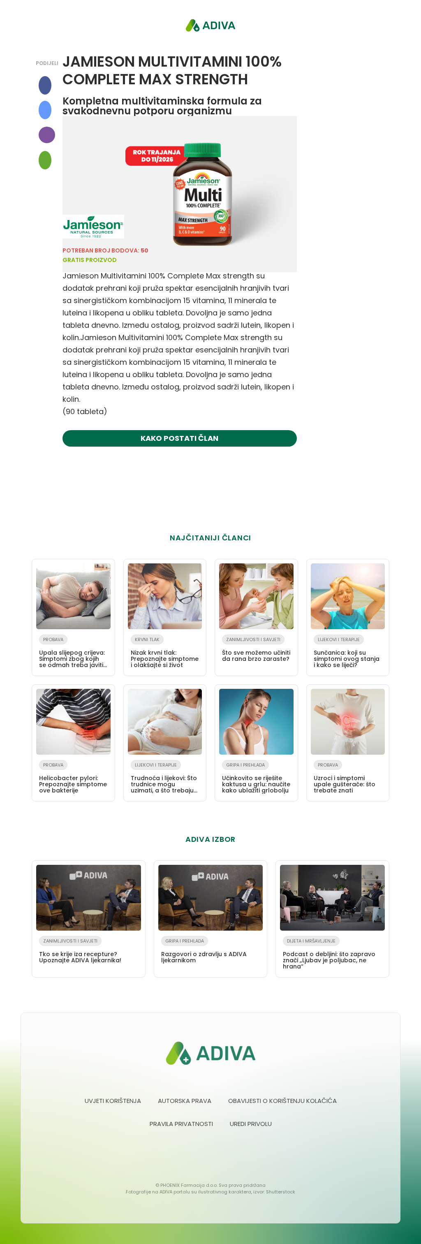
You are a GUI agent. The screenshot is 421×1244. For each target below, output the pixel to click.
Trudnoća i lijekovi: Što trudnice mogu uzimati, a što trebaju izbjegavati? (164, 779)
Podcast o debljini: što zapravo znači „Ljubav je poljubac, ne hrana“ (329, 954)
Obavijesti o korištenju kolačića (282, 1100)
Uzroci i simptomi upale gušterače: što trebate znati (344, 778)
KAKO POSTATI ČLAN (179, 438)
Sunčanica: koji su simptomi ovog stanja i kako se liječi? (346, 652)
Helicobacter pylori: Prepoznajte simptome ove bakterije (73, 778)
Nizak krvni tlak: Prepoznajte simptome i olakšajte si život (165, 652)
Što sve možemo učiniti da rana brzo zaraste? (256, 649)
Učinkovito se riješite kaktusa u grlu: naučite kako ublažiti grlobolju (256, 778)
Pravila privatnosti (181, 1123)
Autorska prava (184, 1100)
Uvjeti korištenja (113, 1100)
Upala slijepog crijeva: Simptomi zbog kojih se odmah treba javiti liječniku (72, 654)
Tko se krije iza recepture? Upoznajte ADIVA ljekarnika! (80, 951)
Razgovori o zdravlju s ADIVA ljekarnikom (204, 951)
